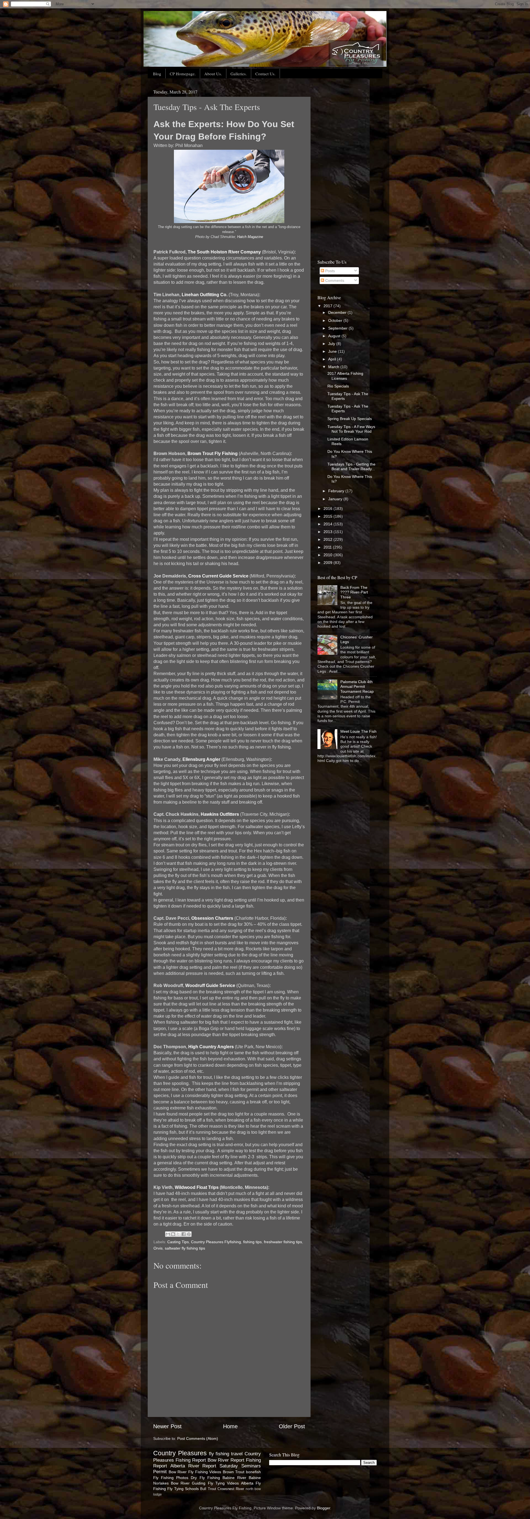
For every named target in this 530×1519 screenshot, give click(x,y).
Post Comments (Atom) (197, 1438)
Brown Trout (234, 1472)
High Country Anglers (211, 1046)
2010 (328, 555)
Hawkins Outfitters (220, 814)
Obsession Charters (212, 918)
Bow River (178, 1472)
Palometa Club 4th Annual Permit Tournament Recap (357, 687)
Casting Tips (178, 1242)
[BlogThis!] (173, 1234)
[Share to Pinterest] (189, 1234)
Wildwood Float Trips (197, 1187)
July (332, 343)
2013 (328, 531)
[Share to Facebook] (183, 1234)
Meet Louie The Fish (358, 731)
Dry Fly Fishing (205, 1477)
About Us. (213, 73)
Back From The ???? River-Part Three (354, 592)
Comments (334, 280)
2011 (328, 547)
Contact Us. (265, 73)
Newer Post (167, 1426)
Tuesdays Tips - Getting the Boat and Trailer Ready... (351, 466)
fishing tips (252, 1242)
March (334, 367)
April (332, 359)
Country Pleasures (180, 1453)
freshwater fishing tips (283, 1242)
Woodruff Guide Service (210, 985)
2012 (328, 539)
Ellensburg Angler (201, 759)
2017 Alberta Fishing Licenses (345, 375)
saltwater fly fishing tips (185, 1248)
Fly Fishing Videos (204, 1472)
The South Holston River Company (224, 252)
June (333, 351)
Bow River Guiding (188, 1483)
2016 (328, 508)
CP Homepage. (183, 73)
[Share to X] (178, 1234)
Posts (329, 271)
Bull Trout (208, 1489)
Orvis (158, 1248)
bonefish (253, 1472)
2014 (328, 524)
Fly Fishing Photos (170, 1477)
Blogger (323, 1508)
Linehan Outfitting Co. (204, 294)
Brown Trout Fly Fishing (212, 453)
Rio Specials (338, 386)
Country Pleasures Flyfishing (216, 1242)
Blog (157, 73)
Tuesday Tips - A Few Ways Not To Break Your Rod (351, 429)
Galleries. (238, 73)
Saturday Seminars (240, 1466)
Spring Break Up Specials (349, 418)
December (338, 312)
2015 (328, 516)
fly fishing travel (226, 1453)
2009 (328, 562)
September (338, 328)
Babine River (234, 1477)
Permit (160, 1471)
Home (230, 1426)
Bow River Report (226, 1460)
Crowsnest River (231, 1489)
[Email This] (168, 1234)
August (334, 336)
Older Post (292, 1426)
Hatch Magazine (250, 237)
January (335, 499)
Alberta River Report (193, 1466)
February (336, 491)
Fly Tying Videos (223, 1483)
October (335, 320)
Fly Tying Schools (183, 1488)
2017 (328, 306)
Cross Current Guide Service (218, 576)
